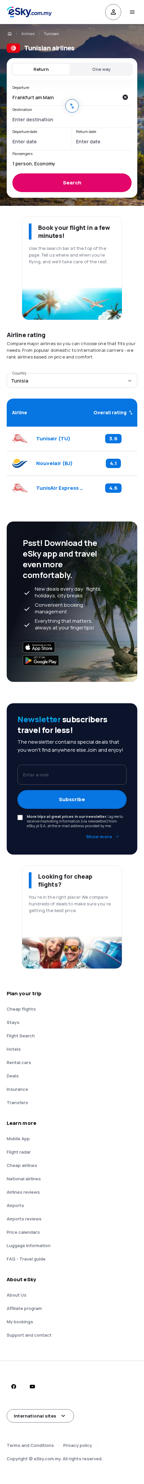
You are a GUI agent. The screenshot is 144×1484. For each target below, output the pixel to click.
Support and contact (29, 1335)
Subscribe (72, 799)
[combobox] (65, 97)
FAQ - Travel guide (26, 1259)
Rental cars (19, 1062)
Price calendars (23, 1232)
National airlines (24, 1179)
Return (41, 69)
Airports (15, 1205)
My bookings (20, 1322)
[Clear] (125, 97)
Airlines (27, 33)
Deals (13, 1076)
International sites (35, 1416)
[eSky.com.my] (9, 34)
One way (101, 69)
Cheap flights (21, 1009)
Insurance (17, 1089)
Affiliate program (24, 1308)
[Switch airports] (72, 106)
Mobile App (18, 1139)
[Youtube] (32, 1386)
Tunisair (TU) (53, 438)
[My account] (113, 12)
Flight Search (21, 1036)
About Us (16, 1295)
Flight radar (19, 1152)
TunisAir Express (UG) (60, 488)
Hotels (14, 1049)
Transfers (17, 1102)
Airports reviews (24, 1219)
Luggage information (29, 1245)
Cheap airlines (22, 1165)
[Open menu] (132, 12)
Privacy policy (77, 1445)
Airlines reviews (23, 1192)
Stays (13, 1022)
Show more (99, 837)
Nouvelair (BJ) (54, 463)
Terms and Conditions (30, 1445)
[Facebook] (13, 1386)
